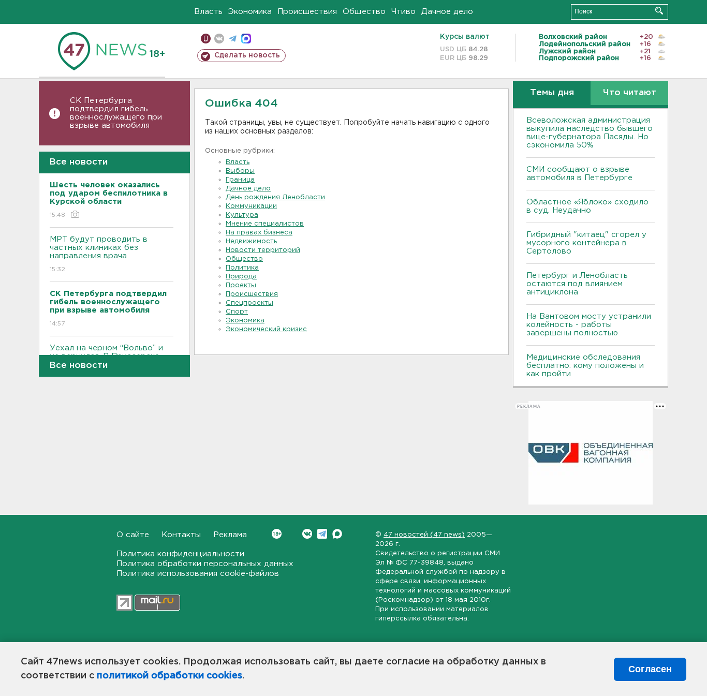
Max (337, 534)
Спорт (237, 312)
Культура (242, 215)
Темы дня (552, 93)
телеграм (233, 38)
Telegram (322, 534)
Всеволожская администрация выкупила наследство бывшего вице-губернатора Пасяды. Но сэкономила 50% (589, 133)
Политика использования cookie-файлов (197, 573)
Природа (241, 276)
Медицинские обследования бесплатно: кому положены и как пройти (585, 365)
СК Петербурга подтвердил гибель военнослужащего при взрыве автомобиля (116, 113)
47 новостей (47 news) (424, 535)
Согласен (650, 669)
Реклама (230, 534)
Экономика (250, 11)
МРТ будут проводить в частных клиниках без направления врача (99, 254)
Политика (242, 268)
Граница (240, 180)
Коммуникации (251, 206)
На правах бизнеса (259, 232)
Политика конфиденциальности (180, 554)
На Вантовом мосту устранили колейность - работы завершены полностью (588, 324)
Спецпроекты (249, 303)
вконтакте (219, 38)
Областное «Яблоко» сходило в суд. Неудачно (587, 206)
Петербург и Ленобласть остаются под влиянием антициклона (577, 283)
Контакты (181, 534)
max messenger (246, 38)
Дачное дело (447, 11)
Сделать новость (247, 55)
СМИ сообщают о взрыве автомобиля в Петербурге (579, 173)
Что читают (629, 93)
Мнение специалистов (265, 224)
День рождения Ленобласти (275, 197)
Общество (364, 11)
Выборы (240, 171)
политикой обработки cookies (169, 676)
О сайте (132, 534)
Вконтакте (307, 534)
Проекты (241, 285)
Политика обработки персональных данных (204, 563)
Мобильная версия (206, 38)
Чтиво (403, 11)
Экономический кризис (266, 329)
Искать (659, 10)
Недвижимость (251, 241)
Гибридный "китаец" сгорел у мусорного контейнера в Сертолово (586, 243)
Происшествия (307, 11)
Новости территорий (263, 250)
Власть (208, 11)
